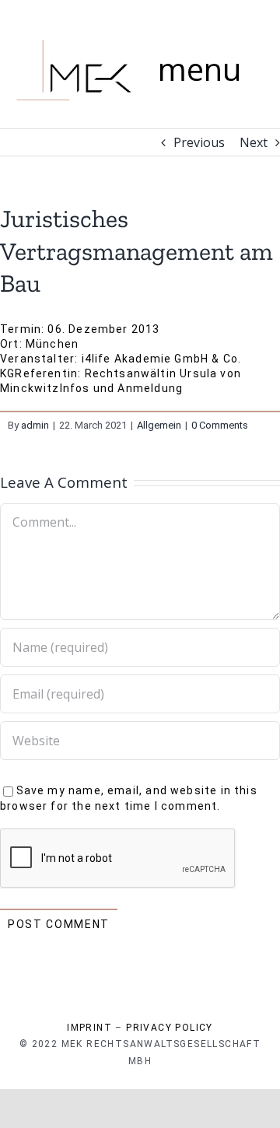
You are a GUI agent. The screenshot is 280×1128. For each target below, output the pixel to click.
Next (254, 142)
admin (35, 425)
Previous (199, 142)
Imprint (89, 1027)
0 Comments (219, 425)
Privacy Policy (169, 1027)
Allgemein (159, 425)
